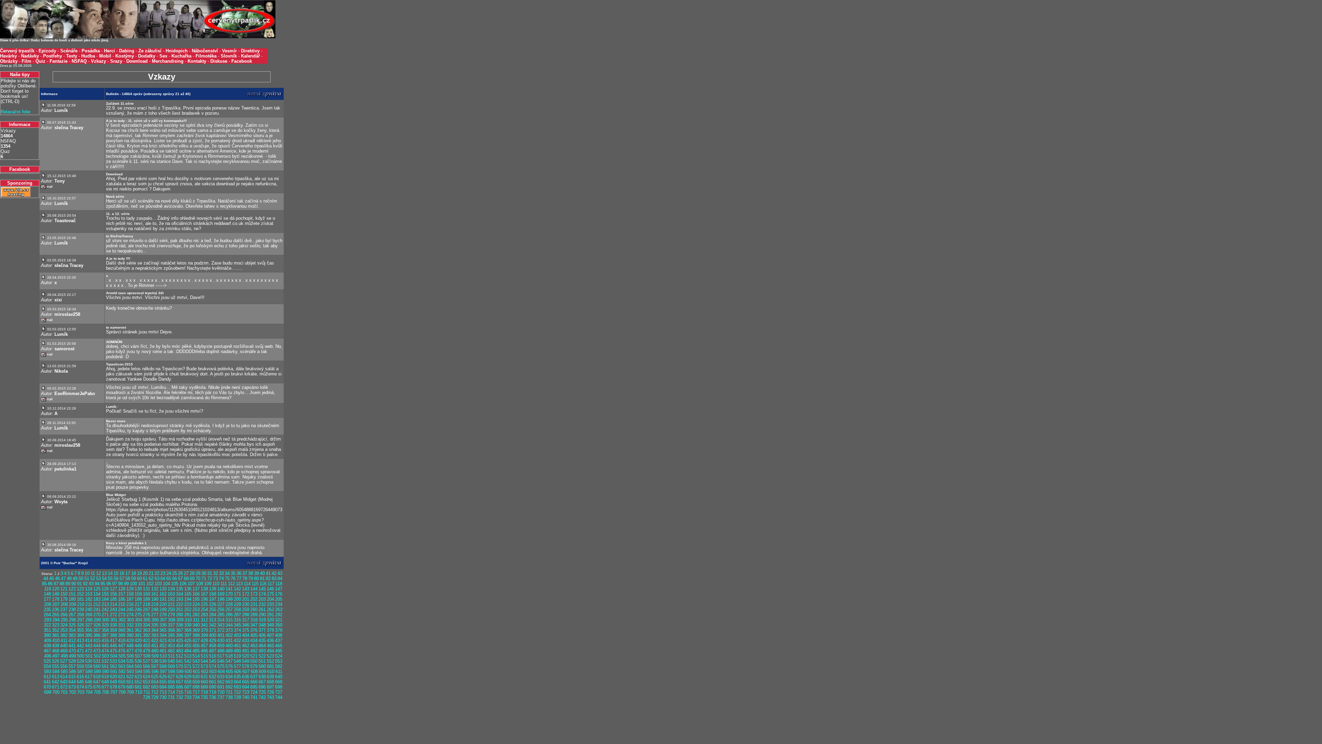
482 (171, 650)
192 (171, 599)
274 (130, 614)
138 (204, 588)
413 (80, 640)
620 (113, 676)
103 (158, 583)
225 (204, 604)
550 (254, 661)
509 (155, 656)
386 (97, 635)
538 (154, 661)
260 (254, 609)
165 (187, 594)
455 (187, 645)
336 (163, 625)
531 (97, 661)
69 (192, 578)
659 (196, 681)
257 (229, 609)
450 (146, 645)
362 (138, 630)
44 (45, 578)
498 (64, 656)
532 (105, 661)
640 (278, 676)
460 (229, 645)
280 (179, 614)
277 (154, 614)
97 (114, 583)
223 (187, 604)
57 (121, 578)
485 (196, 650)
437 (278, 640)
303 (130, 619)
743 (270, 697)
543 (196, 661)
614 (63, 676)
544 (204, 661)
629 (187, 676)
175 (270, 594)
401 (220, 635)
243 (113, 609)
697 (270, 687)
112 (231, 583)
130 (138, 588)
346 (245, 625)
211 (88, 604)
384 (80, 635)
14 (110, 573)
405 (254, 635)
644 (72, 681)
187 (130, 599)
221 (171, 604)
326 (80, 625)
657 (179, 681)
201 (245, 599)
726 (270, 692)
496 (47, 656)
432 (237, 640)
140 (220, 588)
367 (179, 630)
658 (187, 681)
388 (113, 635)
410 (56, 640)
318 (254, 619)
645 (80, 681)
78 (244, 578)
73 (215, 578)
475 (113, 650)
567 (154, 666)
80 (256, 578)
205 (278, 599)
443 (88, 645)
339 (187, 625)
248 (154, 609)
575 (220, 666)
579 (254, 666)
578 (245, 666)
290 (262, 614)
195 (196, 599)
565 (138, 666)
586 (72, 671)
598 (171, 671)
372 (220, 630)
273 (121, 614)
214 (113, 604)
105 (174, 583)
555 (55, 666)
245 (130, 609)
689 (204, 687)
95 (103, 583)
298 (89, 619)
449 (138, 645)
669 (278, 681)
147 (278, 588)
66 (174, 578)
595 (146, 671)
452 (163, 645)
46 (57, 578)
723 (245, 692)
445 (105, 645)
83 (274, 578)
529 (80, 661)
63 (157, 578)
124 (88, 588)
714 (171, 692)
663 (229, 681)
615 (72, 676)
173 (254, 594)
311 (196, 619)
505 (122, 656)
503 (105, 656)
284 (212, 614)
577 (237, 666)
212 (97, 604)
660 (204, 681)
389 (121, 635)
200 (237, 599)
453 (171, 645)
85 (44, 583)
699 (47, 692)
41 (268, 573)
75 (227, 578)
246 (138, 609)
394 (163, 635)
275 (138, 614)
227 (220, 604)
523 (270, 656)
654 (154, 681)
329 (105, 625)
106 (183, 583)
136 (187, 588)
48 (69, 578)
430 (220, 640)
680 (130, 687)
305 (146, 619)
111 (223, 583)
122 (72, 588)
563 (121, 666)
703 (80, 692)
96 (108, 583)
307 (163, 619)
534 (121, 661)
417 (113, 640)
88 (62, 583)
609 (262, 671)
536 (138, 661)
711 (146, 692)
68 (186, 578)
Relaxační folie (15, 111)
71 (203, 578)
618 (97, 676)
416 (105, 640)
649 (113, 681)
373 (229, 630)
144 (254, 588)
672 (63, 687)
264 (47, 614)
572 (196, 666)
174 (262, 594)
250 (171, 609)
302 (122, 619)
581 (270, 666)
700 (56, 692)
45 (51, 578)
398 (196, 635)
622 (130, 676)
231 (254, 604)
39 (256, 573)
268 (80, 614)
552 (270, 661)
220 (163, 604)
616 (80, 676)
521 (254, 656)
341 (204, 625)
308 (171, 619)
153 (88, 594)
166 (196, 594)
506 (130, 656)
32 (215, 573)
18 (133, 573)
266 (63, 614)
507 (138, 656)
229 (237, 604)
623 (138, 676)
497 (56, 656)
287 (237, 614)
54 (104, 578)
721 (229, 692)
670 (47, 687)
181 (80, 599)
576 (229, 666)
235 (47, 609)
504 (113, 656)
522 (262, 656)
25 (174, 573)
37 (244, 573)
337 (171, 625)
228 (229, 604)
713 (163, 692)
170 (229, 594)
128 (121, 588)
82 (268, 578)
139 (212, 588)
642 (55, 681)
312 (204, 619)
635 (237, 676)
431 (229, 640)
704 (89, 692)
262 (270, 609)
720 (220, 692)
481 (163, 650)
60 (139, 578)
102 (150, 583)
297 (80, 619)
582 (278, 666)
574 (212, 666)
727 (278, 692)
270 (97, 614)
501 (89, 656)
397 (187, 635)
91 (79, 583)
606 (237, 671)
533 (113, 661)
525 (47, 661)
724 (254, 692)
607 (246, 671)
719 (212, 692)
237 (63, 609)
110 (215, 583)
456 (196, 645)
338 (179, 625)
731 (171, 697)
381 (55, 635)
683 (154, 687)
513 (187, 656)
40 (262, 573)
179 (63, 599)
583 (47, 671)
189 (146, 599)
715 (179, 692)
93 (91, 583)
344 (229, 625)
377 (262, 630)
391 (138, 635)
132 (154, 588)
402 (229, 635)
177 (47, 599)
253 (196, 609)
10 (87, 573)
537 (146, 661)
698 (278, 687)
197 (212, 599)
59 (133, 578)
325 (72, 625)
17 (127, 573)
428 (204, 640)
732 (179, 697)
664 (237, 681)
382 (63, 635)
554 (47, 666)
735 (204, 697)
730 (163, 697)
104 (166, 583)
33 (221, 573)
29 (198, 573)
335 (154, 625)
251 (179, 609)
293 (47, 619)
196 (204, 599)
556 (63, 666)
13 (104, 573)
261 (262, 609)
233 (270, 604)
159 (138, 594)
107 (191, 583)
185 (113, 599)
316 (237, 619)
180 (72, 599)
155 (105, 594)
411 (64, 640)
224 (196, 604)
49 (75, 578)
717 (196, 692)
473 (97, 650)
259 (245, 609)
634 (229, 676)
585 (64, 671)
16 (121, 573)
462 (245, 645)
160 (146, 594)
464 (262, 645)
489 (229, 650)
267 (72, 614)
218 (146, 604)
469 (63, 650)
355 (80, 630)
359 (113, 630)
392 (146, 635)
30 (203, 573)
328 (97, 625)
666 (254, 681)
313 (212, 619)
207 (56, 604)
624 (146, 676)
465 (270, 645)
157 (121, 594)
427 (196, 640)
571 (187, 666)
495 (278, 650)
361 (130, 630)
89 (67, 583)
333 (138, 625)
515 (204, 656)
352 (55, 630)
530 (88, 661)
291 (270, 614)
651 (130, 681)
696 (262, 687)
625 (154, 676)
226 (212, 604)
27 (186, 573)
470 (72, 650)
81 (262, 578)
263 (278, 609)
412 (72, 640)
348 (262, 625)
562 (113, 666)
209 (72, 604)
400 (212, 635)
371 (212, 630)
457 (204, 645)
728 (146, 697)
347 (254, 625)
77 (239, 578)
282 (196, 614)
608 (254, 671)
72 (209, 578)
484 (187, 650)
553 (278, 661)
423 (163, 640)
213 (105, 604)
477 (130, 650)
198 (220, 599)
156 (113, 594)
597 (163, 671)
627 (171, 676)
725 (262, 692)
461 (237, 645)
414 (88, 640)
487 (212, 650)
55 (110, 578)
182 (88, 599)
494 (270, 650)
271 (105, 614)
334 (146, 625)
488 (220, 650)
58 (127, 578)
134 (171, 588)
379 (278, 630)
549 (245, 661)
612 (47, 676)
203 (262, 599)
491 (245, 650)
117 (270, 583)
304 (138, 619)
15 (116, 573)
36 (239, 573)
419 (130, 640)
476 (121, 650)
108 (199, 583)
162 (163, 594)
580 (262, 666)
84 (279, 578)
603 (213, 671)
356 (88, 630)
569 (171, 666)
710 (138, 692)
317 (245, 619)
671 (55, 687)
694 (245, 687)
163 (171, 594)
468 (55, 650)
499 (72, 656)
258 (237, 609)
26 (180, 573)
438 (47, 645)
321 (278, 619)
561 (105, 666)
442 (80, 645)
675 (88, 687)
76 (233, 578)
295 (64, 619)
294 (56, 619)
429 (212, 640)
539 (163, 661)
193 (179, 599)
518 (229, 656)
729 (154, 697)
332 (130, 625)
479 (146, 650)
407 (270, 635)
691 (220, 687)
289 (254, 614)
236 (55, 609)
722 (237, 692)
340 (196, 625)
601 (196, 671)
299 (97, 619)
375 (245, 630)
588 (89, 671)
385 (88, 635)
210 (80, 604)
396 (179, 635)
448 (130, 645)
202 (254, 599)
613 (55, 676)
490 (237, 650)
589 (97, 671)
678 (113, 687)
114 (247, 583)
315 (229, 619)
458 (212, 645)
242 (105, 609)
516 (212, 656)
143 (245, 588)
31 (209, 573)
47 (63, 578)
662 (220, 681)
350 (278, 625)
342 (212, 625)
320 (270, 619)
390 (130, 635)
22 (157, 573)
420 (138, 640)
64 (162, 578)
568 (163, 666)
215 (121, 604)
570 (179, 666)
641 (47, 681)
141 (229, 588)
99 (126, 583)
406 (262, 635)
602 (204, 671)
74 (221, 578)
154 (97, 594)
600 (188, 671)
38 (250, 573)
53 (98, 578)
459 (220, 645)
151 (72, 594)
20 (145, 573)
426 (187, 640)
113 (239, 583)
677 (105, 687)
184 (105, 599)
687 (187, 687)
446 (113, 645)
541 (179, 661)
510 (163, 656)
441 (72, 645)
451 (154, 645)
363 (146, 630)
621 (121, 676)
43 (279, 573)
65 (168, 578)
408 (278, 635)
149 (55, 594)
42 (274, 573)
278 (163, 614)
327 (88, 625)
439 (55, 645)
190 (154, 599)
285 (220, 614)
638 (262, 676)
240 (88, 609)
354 (72, 630)
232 (262, 604)
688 (196, 687)
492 (254, 650)
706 (105, 692)
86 (50, 583)
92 (85, 583)
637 (254, 676)
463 (254, 645)
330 (113, 625)
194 (187, 599)
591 (113, 671)
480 (154, 650)
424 (171, 640)
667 (262, 681)
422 (154, 640)
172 (245, 594)
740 (245, 697)
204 (270, 599)
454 (179, 645)
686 (179, 687)
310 (188, 619)
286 (229, 614)
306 (155, 619)
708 (122, 692)
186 (121, 599)
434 (254, 640)
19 (139, 573)
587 (80, 671)
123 (80, 588)
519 (237, 656)
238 (72, 609)
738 (229, 697)
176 (278, 594)
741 (254, 697)
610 (270, 671)
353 (63, 630)
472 (88, 650)
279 (171, 614)
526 (55, 661)
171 (237, 594)
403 (237, 635)
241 (97, 609)
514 (196, 656)
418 (121, 640)
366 (171, 630)
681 (138, 687)
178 (55, 599)
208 (64, 604)
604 (221, 671)
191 (163, 599)
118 (278, 583)
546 (220, 661)
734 (196, 697)
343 (220, 625)
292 (278, 614)
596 (155, 671)
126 (105, 588)
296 (72, 619)
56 (116, 578)
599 (179, 671)
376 (254, 630)
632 (212, 676)
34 (227, 573)
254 (204, 609)
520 (245, 656)
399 (204, 635)
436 (270, 640)
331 (121, 625)
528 (72, 661)
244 (121, 609)
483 (179, 650)
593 (130, 671)
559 (88, 666)
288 (245, 614)
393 (154, 635)
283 (204, 614)
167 (204, 594)
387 (105, 635)
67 (180, 578)
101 (141, 583)
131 (146, 588)
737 (220, 697)
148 (47, 594)
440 (63, 645)
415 (97, 640)
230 (245, 604)
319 (262, 619)
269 (88, 614)
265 (55, 614)
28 (192, 573)
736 (212, 697)
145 (262, 588)
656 (171, 681)
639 (270, 676)
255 (212, 609)
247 (146, 609)
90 (73, 583)
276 (146, 614)
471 (80, 650)
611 (278, 671)
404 (245, 635)
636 (245, 676)
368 (187, 630)
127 (113, 588)
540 (171, 661)
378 (270, 630)
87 (56, 583)
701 (64, 692)
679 (121, 687)
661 (212, 681)
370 (204, 630)
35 (233, 573)
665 (245, 681)
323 (55, 625)
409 (47, 640)
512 (179, 656)
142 (237, 588)
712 (154, 692)
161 (154, 594)
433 (245, 640)
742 (262, 697)
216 (130, 604)
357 (97, 630)
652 (138, 681)
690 (212, 687)
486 (204, 650)
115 (255, 583)
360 (121, 630)
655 (163, 681)
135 (179, 588)
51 (86, 578)
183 (97, 599)
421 (146, 640)
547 (229, 661)
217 (138, 604)
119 (47, 588)
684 (163, 687)
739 (237, 697)
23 (162, 573)
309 (179, 619)
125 (97, 588)
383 (72, 635)
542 (187, 661)
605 (229, 671)
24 (168, 573)
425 (179, 640)
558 (80, 666)
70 (198, 578)
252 (187, 609)
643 (63, 681)
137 (196, 588)
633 (220, 676)
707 (113, 692)
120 (55, 588)
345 (237, 625)
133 (163, 588)
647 (97, 681)
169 (220, 594)
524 (278, 656)
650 (121, 681)
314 (220, 619)
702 (72, 692)
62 (151, 578)
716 (187, 692)
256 (220, 609)
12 (98, 573)
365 (163, 630)
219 (154, 604)
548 (237, 661)
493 (262, 650)
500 (80, 656)
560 (97, 666)
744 (278, 697)
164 (179, 594)
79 (250, 578)
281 (187, 614)
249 (163, 609)
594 (138, 671)
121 (63, 588)
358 (105, 630)
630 (196, 676)
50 (80, 578)
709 (130, 692)
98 (120, 583)
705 (97, 692)
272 (113, 614)
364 (154, 630)
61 (145, 578)
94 (97, 583)
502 (97, 656)
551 (262, 661)
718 (204, 692)
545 (212, 661)
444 (97, 645)
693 (237, 687)
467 (47, 650)
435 (262, 640)
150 (63, 594)
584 (56, 671)
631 (204, 676)
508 (146, 656)
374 (237, 630)
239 (80, 609)
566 (146, 666)
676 (97, 687)
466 (278, 645)
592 (122, 671)
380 (47, 635)
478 (138, 650)
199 (229, 599)
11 (93, 573)
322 (47, 625)
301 (113, 619)
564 (130, 666)
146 (270, 588)
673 (72, 687)
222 (179, 604)
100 (133, 583)
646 (88, 681)
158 (130, 594)
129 (130, 588)
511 (171, 656)
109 (207, 583)
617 (88, 676)
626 (163, 676)
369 (196, 630)
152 (80, 594)
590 (105, 671)
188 (138, 599)
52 (92, 578)
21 (151, 573)
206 (47, 604)
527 (63, 661)
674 (80, 687)
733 (187, 697)
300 (105, 619)
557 (72, 666)
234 (278, 604)
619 (105, 676)
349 (270, 625)
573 (204, 666)
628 (179, 676)
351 (47, 630)
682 (146, 687)
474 (105, 650)
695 (254, 687)
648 (105, 681)
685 (171, 687)
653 (146, 681)
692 (229, 687)
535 (130, 661)
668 (270, 681)
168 (212, 594)
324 (63, 625)
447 (121, 645)
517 (220, 656)
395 (171, 635)
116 (263, 583)
